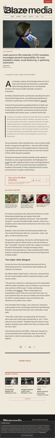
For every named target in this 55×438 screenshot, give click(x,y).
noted (7, 162)
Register (20, 290)
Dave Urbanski (9, 386)
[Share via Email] (30, 347)
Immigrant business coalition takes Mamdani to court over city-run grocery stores (27, 391)
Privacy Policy (42, 432)
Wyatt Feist (24, 386)
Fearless (39, 389)
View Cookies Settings (27, 435)
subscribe (48, 1)
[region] (27, 429)
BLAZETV (31, 16)
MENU (42, 16)
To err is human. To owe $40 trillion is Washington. (42, 205)
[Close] (52, 423)
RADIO (24, 16)
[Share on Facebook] (21, 347)
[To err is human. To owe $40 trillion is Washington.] (43, 199)
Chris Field (6, 65)
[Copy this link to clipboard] (34, 347)
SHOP (37, 16)
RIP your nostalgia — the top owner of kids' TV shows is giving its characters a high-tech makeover (27, 206)
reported (44, 101)
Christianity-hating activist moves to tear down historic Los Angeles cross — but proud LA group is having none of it (11, 206)
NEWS (12, 16)
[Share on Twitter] (25, 347)
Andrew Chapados (42, 386)
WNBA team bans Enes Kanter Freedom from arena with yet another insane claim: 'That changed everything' (43, 393)
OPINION (18, 16)
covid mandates (8, 51)
